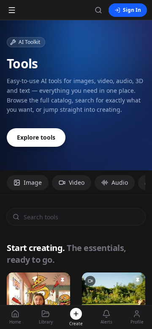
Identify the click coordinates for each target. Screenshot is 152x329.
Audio (119, 182)
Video (76, 182)
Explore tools (36, 137)
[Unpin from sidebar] (62, 280)
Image (33, 182)
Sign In (132, 9)
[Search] (98, 10)
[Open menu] (12, 10)
